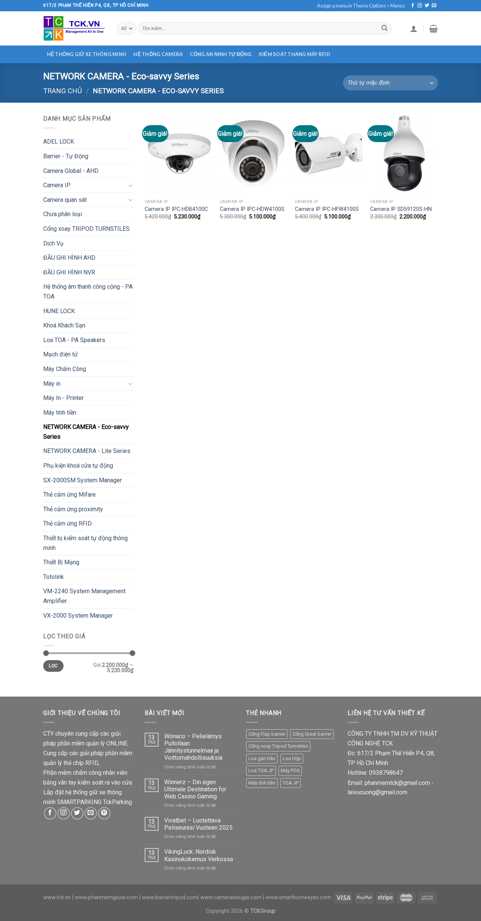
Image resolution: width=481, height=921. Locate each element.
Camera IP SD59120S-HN (401, 209)
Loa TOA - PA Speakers (74, 340)
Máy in (52, 383)
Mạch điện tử (60, 354)
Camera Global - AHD (70, 170)
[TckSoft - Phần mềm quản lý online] (74, 28)
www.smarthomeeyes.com (298, 897)
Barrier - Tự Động (65, 156)
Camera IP (57, 185)
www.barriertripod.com (170, 897)
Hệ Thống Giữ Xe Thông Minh (87, 54)
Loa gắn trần (261, 758)
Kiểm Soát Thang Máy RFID (294, 54)
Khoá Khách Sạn (64, 325)
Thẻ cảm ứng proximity (73, 509)
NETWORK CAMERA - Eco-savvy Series (86, 431)
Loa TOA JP (261, 770)
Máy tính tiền (59, 412)
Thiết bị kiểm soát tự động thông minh (85, 543)
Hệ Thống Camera (158, 54)
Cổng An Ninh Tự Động (220, 54)
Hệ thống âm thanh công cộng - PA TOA (88, 291)
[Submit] (384, 28)
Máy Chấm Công (64, 369)
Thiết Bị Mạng (61, 562)
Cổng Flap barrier (266, 734)
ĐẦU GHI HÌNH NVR (69, 272)
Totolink (53, 576)
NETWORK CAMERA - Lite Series (86, 450)
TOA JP (290, 783)
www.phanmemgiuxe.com (106, 897)
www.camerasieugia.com (231, 897)
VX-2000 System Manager (78, 615)
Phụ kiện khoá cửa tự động (78, 465)
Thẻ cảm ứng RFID (67, 523)
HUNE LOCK (59, 311)
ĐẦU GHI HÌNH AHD (69, 257)
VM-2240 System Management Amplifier (84, 596)
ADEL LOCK (58, 141)
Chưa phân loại (62, 214)
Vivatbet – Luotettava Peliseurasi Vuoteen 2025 (198, 824)
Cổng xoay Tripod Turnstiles (278, 746)
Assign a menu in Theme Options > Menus (361, 6)
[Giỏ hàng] (433, 28)
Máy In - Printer (63, 397)
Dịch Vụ (53, 243)
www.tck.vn (57, 897)
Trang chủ (62, 91)
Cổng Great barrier (311, 734)
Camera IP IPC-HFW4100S (327, 209)
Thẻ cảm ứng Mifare (69, 494)
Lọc (53, 665)
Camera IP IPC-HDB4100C (176, 209)
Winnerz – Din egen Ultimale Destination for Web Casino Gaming (195, 789)
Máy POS (290, 770)
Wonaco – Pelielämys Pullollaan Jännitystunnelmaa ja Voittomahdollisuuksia (193, 747)
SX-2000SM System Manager (82, 480)
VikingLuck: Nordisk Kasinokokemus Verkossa (198, 855)
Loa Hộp (292, 758)
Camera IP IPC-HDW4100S (252, 209)
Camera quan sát (65, 199)
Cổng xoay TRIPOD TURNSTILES (86, 228)
